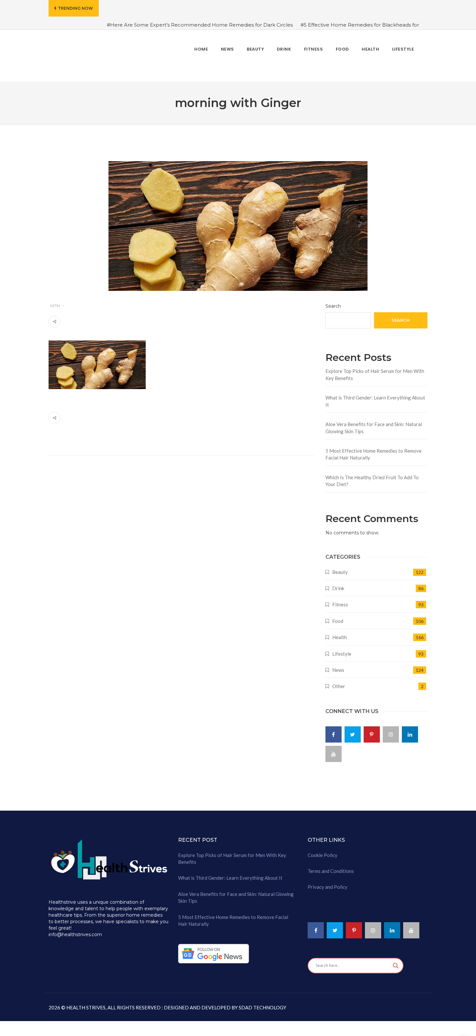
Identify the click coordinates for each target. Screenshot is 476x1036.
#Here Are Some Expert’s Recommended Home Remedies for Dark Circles (200, 25)
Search (333, 302)
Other (338, 682)
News (338, 666)
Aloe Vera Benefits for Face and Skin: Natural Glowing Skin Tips (373, 423)
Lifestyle (341, 649)
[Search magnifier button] (395, 961)
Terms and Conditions (331, 867)
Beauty (340, 568)
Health (339, 633)
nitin (55, 301)
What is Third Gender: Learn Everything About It (375, 397)
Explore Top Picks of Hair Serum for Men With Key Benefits (374, 370)
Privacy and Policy (327, 883)
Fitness (340, 600)
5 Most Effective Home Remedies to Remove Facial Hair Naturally (373, 450)
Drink (338, 584)
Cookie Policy (322, 851)
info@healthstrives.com (75, 931)
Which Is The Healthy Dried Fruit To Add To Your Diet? (372, 476)
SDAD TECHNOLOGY (262, 1003)
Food (337, 617)
